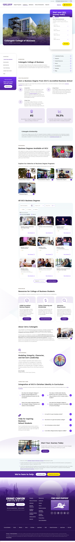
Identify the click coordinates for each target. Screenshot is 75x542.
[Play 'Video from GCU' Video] (60, 505)
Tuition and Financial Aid (45, 318)
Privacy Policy (41, 517)
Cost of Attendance (42, 520)
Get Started (45, 451)
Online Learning (32, 516)
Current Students (7, 527)
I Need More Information (54, 474)
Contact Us (41, 500)
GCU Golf (69, 527)
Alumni (14, 527)
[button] (61, 26)
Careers (40, 503)
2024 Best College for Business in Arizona (36, 460)
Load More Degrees (52, 281)
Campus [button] (29, 209)
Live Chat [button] (21, 504)
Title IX (40, 505)
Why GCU (31, 519)
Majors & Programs (33, 500)
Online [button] (23, 209)
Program (55, 38)
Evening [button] (35, 209)
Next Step (66, 43)
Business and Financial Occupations (27, 468)
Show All (39, 281)
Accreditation (27, 318)
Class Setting (55, 29)
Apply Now (59, 4)
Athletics (20, 527)
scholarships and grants (54, 136)
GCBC (46, 527)
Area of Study (55, 33)
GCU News (32, 527)
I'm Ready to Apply (41, 474)
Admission (64, 318)
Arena (26, 527)
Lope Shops (39, 527)
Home (5, 43)
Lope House (62, 527)
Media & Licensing (42, 508)
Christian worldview (33, 93)
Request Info (68, 4)
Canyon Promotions (53, 527)
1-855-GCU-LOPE (10, 504)
